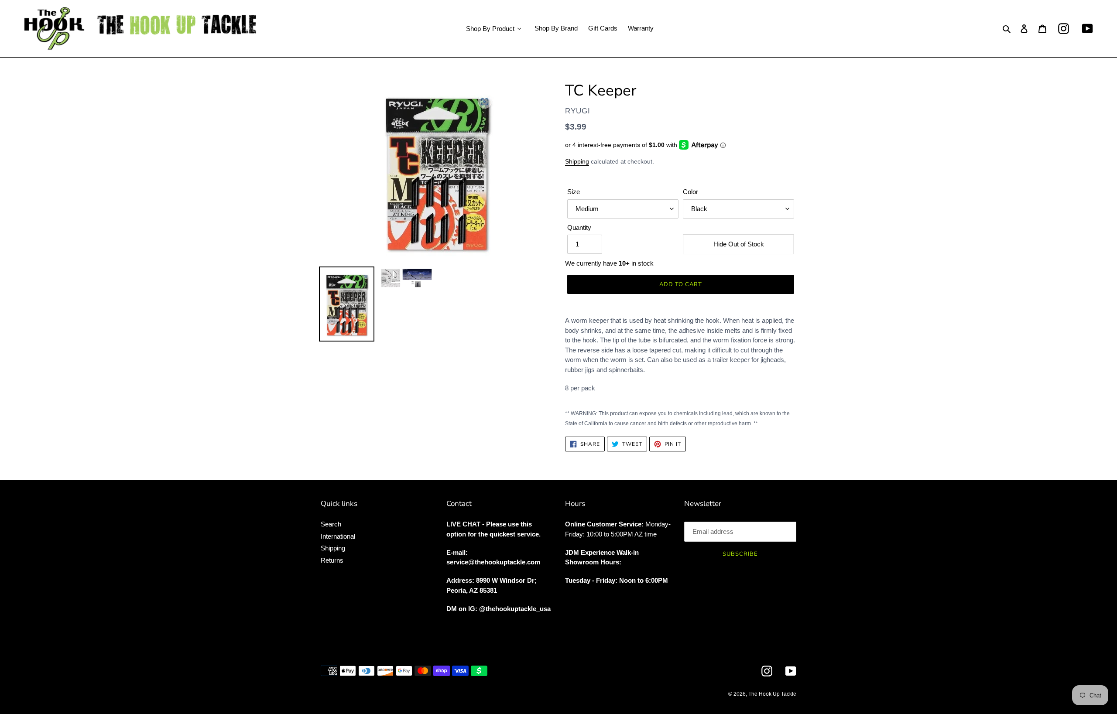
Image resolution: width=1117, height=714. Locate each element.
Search (331, 524)
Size (573, 191)
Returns (332, 560)
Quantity (579, 227)
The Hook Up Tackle (772, 694)
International (338, 536)
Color (690, 191)
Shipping (577, 161)
